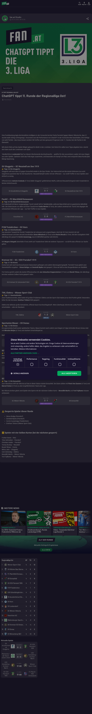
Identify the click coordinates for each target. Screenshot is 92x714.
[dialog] (46, 357)
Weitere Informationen (28, 349)
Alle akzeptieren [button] (69, 373)
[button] (46, 353)
